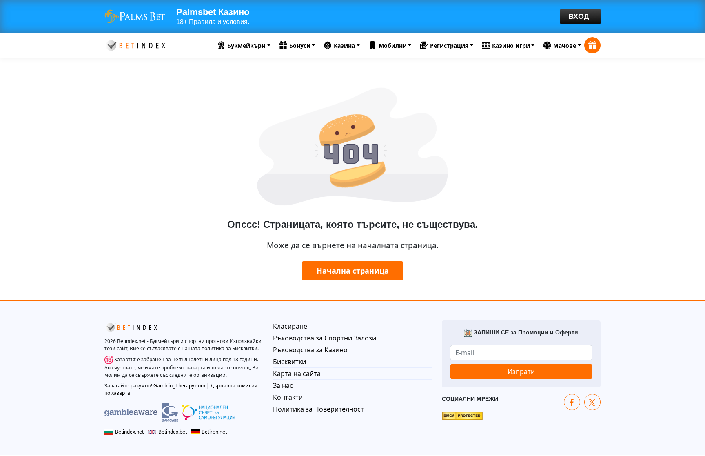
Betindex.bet (172, 431)
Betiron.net (214, 431)
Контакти (288, 397)
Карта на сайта (297, 373)
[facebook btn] (572, 402)
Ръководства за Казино (310, 349)
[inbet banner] (352, 16)
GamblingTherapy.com (179, 385)
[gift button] (592, 45)
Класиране (290, 326)
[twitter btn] (592, 402)
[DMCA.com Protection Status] (462, 415)
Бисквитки (289, 361)
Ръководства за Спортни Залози (324, 338)
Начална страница (353, 271)
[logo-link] (135, 44)
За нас (283, 385)
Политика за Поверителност (318, 409)
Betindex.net (129, 431)
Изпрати (521, 371)
